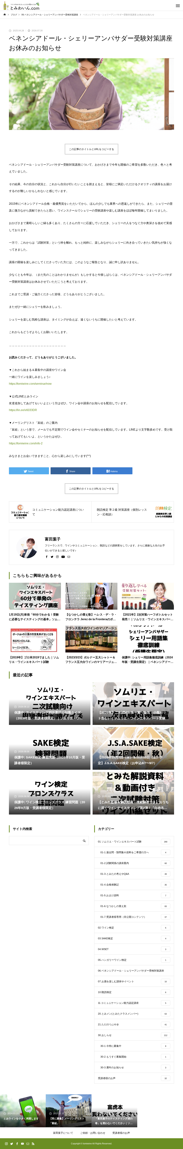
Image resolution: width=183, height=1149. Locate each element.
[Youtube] (63, 556)
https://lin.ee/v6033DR (23, 410)
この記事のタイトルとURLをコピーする (91, 149)
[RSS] (33, 1143)
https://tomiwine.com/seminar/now (30, 383)
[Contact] (69, 556)
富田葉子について (63, 1132)
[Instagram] (57, 556)
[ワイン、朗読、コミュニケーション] (21, 5)
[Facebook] (46, 556)
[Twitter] (52, 556)
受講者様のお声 (121, 1132)
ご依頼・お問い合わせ (92, 1132)
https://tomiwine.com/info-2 (26, 443)
